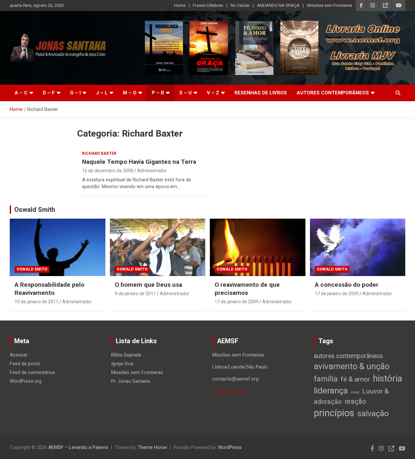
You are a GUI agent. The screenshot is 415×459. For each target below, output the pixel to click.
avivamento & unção (351, 366)
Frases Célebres (208, 5)
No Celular (240, 5)
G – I (75, 93)
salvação (373, 413)
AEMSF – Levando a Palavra (78, 447)
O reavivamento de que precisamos (247, 288)
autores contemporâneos (348, 356)
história (387, 378)
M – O (129, 93)
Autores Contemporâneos (333, 93)
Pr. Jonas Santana (130, 381)
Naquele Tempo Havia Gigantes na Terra (139, 161)
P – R (158, 93)
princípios (334, 412)
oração (355, 401)
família (326, 378)
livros (355, 392)
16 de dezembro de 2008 (107, 170)
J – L (102, 93)
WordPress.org (26, 381)
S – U (185, 93)
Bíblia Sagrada (126, 355)
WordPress (230, 447)
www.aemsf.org (229, 391)
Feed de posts (25, 364)
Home (179, 5)
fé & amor (355, 379)
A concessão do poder (346, 284)
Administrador (152, 170)
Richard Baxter (99, 153)
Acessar (19, 355)
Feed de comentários (32, 372)
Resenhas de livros (260, 93)
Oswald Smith (34, 209)
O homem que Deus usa (148, 284)
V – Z (213, 93)
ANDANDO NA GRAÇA (278, 5)
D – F (49, 93)
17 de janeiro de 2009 (236, 301)
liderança (331, 390)
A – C (21, 93)
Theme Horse (152, 447)
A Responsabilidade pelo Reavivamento (49, 288)
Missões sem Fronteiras (329, 5)
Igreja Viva (122, 364)
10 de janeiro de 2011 (36, 301)
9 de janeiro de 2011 (135, 293)
